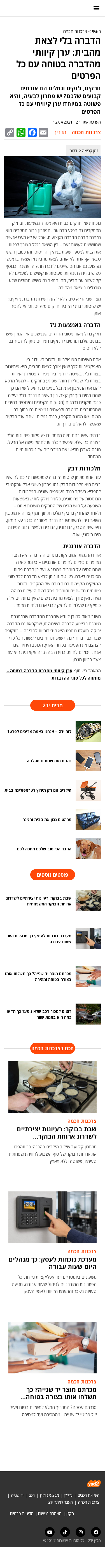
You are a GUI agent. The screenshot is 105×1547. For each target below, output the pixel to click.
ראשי (96, 31)
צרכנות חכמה (75, 31)
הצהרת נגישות (50, 1513)
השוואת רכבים (88, 1495)
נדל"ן (68, 1495)
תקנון (70, 1513)
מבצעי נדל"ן (49, 1495)
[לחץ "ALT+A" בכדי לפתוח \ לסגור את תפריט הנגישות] (7, 8)
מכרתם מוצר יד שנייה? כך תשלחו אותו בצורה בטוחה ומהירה (61, 1393)
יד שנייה (17, 1495)
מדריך (60, 132)
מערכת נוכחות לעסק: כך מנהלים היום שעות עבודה (53, 1262)
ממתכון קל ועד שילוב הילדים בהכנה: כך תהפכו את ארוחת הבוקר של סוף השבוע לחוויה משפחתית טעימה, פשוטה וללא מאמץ (53, 1154)
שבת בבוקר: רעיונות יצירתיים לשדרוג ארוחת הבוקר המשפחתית (57, 1132)
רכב (32, 1495)
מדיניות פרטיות (22, 1513)
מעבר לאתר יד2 (60, 1502)
